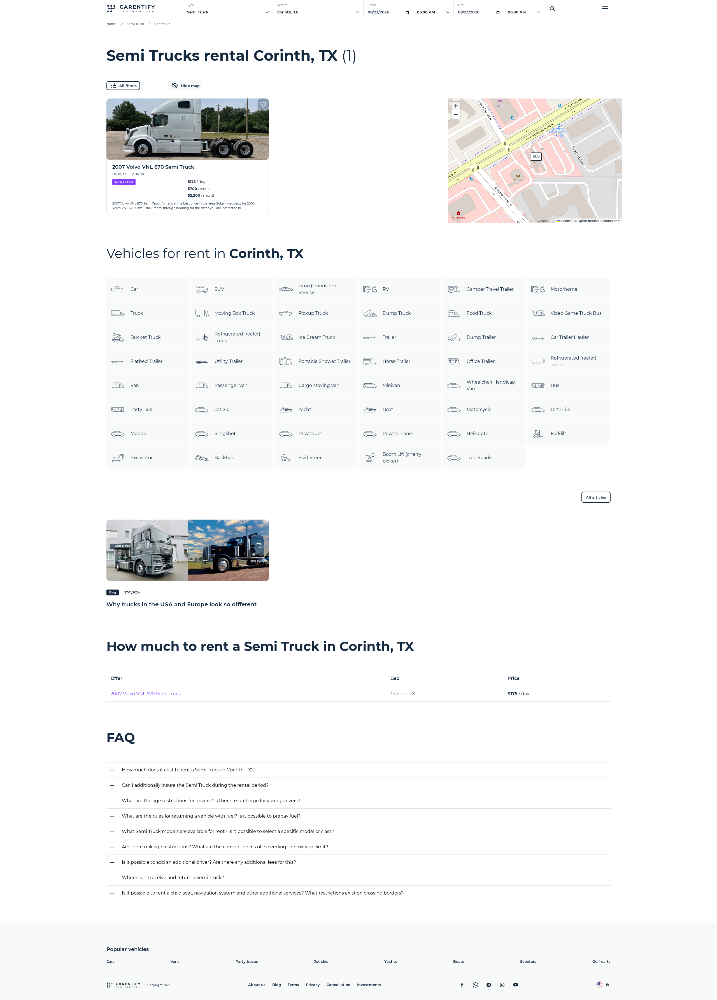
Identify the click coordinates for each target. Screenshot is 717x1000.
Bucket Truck (146, 337)
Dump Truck (397, 313)
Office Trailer (481, 361)
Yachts (390, 961)
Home (111, 24)
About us (257, 984)
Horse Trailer (396, 361)
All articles (596, 497)
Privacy (313, 984)
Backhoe (224, 457)
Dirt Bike (560, 409)
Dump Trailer (481, 337)
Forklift (558, 433)
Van (135, 385)
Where (282, 5)
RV (386, 289)
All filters (128, 85)
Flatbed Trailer (146, 361)
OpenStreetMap (590, 220)
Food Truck (479, 313)
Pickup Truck (313, 313)
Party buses (247, 961)
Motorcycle (479, 409)
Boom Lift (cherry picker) (402, 458)
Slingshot (225, 433)
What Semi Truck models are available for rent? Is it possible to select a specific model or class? (228, 831)
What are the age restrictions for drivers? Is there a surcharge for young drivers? (211, 800)
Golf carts (601, 961)
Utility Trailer (229, 361)
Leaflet (566, 220)
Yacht (305, 409)
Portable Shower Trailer (324, 361)
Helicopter (478, 433)
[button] (536, 156)
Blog (276, 984)
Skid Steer (310, 457)
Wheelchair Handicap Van (491, 385)
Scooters (528, 961)
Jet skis (321, 961)
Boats (458, 961)
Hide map (190, 85)
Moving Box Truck (235, 313)
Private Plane (397, 433)
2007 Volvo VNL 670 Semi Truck (146, 693)
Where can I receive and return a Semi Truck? (173, 877)
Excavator (142, 457)
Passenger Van (231, 385)
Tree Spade (479, 457)
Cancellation (338, 984)
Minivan (391, 385)
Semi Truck (197, 12)
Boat (388, 409)
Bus (555, 385)
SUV (219, 289)
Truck (137, 313)
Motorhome (564, 289)
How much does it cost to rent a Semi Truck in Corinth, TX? (188, 770)
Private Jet (310, 433)
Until (461, 5)
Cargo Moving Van (319, 385)
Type (190, 5)
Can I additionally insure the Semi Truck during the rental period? (195, 785)
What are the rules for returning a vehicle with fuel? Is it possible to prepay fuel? (211, 816)
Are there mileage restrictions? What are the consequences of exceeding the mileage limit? (225, 846)
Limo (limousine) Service (317, 289)
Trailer (389, 337)
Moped (138, 433)
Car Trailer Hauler (570, 337)
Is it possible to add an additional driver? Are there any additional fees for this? (209, 862)
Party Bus (141, 409)
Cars (110, 961)
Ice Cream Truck (317, 337)
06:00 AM (426, 12)
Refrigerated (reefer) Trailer (573, 361)
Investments (369, 984)
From (372, 5)
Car (134, 289)
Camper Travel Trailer (490, 289)
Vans (175, 961)
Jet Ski (222, 409)
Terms (293, 984)
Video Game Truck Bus (576, 313)
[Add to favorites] (263, 104)
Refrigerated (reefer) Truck (237, 337)
